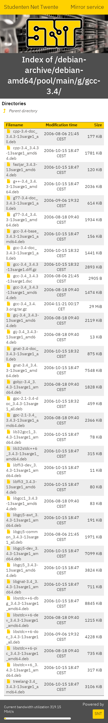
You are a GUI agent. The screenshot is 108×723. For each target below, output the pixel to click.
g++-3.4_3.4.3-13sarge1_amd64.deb (21, 187)
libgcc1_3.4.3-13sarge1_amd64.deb (22, 504)
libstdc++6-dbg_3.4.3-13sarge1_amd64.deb (22, 603)
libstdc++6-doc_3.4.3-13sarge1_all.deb (22, 637)
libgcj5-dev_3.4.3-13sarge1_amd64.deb (22, 554)
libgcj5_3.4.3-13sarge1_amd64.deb (22, 570)
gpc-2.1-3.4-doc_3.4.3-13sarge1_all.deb (22, 404)
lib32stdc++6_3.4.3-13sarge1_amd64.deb (22, 454)
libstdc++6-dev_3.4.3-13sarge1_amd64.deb (22, 620)
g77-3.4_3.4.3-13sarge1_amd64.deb (21, 220)
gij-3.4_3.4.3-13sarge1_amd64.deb (22, 337)
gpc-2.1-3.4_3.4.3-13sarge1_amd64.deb (22, 420)
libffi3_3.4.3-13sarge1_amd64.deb (21, 487)
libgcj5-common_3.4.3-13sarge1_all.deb (22, 537)
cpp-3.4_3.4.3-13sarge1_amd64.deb (22, 153)
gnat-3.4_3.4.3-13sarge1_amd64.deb (21, 371)
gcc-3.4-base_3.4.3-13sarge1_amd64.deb (22, 236)
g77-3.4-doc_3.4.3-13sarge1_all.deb (22, 203)
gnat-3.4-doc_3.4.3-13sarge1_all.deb (22, 354)
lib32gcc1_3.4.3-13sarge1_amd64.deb (22, 437)
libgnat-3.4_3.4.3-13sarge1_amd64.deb (22, 587)
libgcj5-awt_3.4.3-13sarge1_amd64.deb (22, 520)
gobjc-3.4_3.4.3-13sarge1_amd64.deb (22, 387)
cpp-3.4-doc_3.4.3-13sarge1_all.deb (22, 137)
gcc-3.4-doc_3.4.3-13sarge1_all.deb (22, 253)
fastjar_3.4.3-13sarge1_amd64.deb (21, 170)
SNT (98, 714)
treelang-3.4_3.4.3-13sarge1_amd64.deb (22, 687)
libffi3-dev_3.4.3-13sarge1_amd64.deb (22, 470)
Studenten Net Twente (31, 7)
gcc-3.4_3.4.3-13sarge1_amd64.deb (22, 293)
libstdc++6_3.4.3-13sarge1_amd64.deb (22, 670)
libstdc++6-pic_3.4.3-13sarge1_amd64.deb (22, 654)
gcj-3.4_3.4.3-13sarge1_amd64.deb (22, 320)
